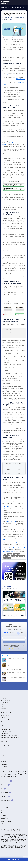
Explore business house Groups (9, 735)
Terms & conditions (5, 807)
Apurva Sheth (21, 17)
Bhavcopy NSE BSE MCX (7, 731)
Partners (3, 706)
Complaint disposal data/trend (8, 755)
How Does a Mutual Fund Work (18, 556)
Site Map (3, 808)
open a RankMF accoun (8, 551)
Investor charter (5, 753)
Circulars (3, 751)
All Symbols (22, 774)
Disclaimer (3, 805)
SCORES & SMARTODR (6, 821)
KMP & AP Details (5, 700)
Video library (4, 718)
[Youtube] (14, 830)
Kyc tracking (4, 764)
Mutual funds (8, 7)
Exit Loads (10, 554)
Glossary (3, 722)
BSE (1, 812)
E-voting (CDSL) (4, 825)
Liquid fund (7, 508)
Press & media (4, 702)
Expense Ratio (17, 554)
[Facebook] (2, 830)
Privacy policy (4, 813)
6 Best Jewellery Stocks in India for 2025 (16, 672)
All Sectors (3, 776)
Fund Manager (7, 556)
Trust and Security (5, 818)
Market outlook (5, 720)
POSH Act (3, 823)
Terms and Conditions (14, 646)
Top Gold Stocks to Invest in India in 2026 (15, 664)
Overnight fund (8, 506)
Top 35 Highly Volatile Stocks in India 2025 (12, 669)
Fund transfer (4, 747)
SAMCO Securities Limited (6, 834)
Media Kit (3, 708)
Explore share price (6, 729)
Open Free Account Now (14, 859)
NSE (2, 810)
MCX (2, 820)
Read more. (3, 851)
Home (2, 7)
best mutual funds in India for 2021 (16, 547)
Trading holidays (5, 745)
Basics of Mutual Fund (16, 7)
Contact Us (4, 766)
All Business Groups (11, 776)
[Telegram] (17, 830)
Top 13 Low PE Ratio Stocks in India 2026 (16, 658)
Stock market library (6, 715)
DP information (5, 749)
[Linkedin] (11, 830)
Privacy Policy (19, 645)
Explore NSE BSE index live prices (10, 737)
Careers (3, 704)
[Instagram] (8, 830)
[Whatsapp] (20, 830)
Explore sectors (5, 733)
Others (16, 774)
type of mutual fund (11, 521)
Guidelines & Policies (6, 757)
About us (3, 698)
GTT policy (3, 817)
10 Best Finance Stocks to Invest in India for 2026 (16, 678)
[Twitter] (5, 830)
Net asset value (7, 558)
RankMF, (16, 542)
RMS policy (3, 815)
